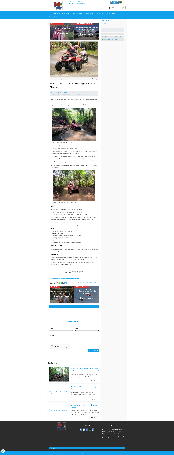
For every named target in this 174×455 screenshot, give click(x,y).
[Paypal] (123, 3)
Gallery (113, 13)
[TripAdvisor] (120, 3)
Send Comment (93, 350)
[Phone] (96, 283)
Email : (77, 328)
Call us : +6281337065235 (75, 1)
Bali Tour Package (89, 13)
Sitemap (52, 448)
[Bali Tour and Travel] (62, 430)
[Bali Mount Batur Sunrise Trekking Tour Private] (59, 411)
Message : (52, 335)
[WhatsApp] (90, 283)
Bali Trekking (63, 92)
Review (118, 13)
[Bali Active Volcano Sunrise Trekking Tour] (59, 393)
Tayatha (95, 453)
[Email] (85, 283)
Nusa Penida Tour (99, 13)
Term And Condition (54, 17)
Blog (57, 92)
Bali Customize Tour (67, 13)
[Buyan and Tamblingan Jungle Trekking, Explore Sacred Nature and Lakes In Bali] (59, 374)
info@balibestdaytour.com (116, 34)
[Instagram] (111, 3)
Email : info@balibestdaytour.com (77, 3)
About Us (107, 13)
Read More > (94, 380)
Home (50, 13)
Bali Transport (57, 13)
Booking (74, 306)
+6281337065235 (119, 36)
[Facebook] (117, 3)
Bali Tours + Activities (78, 13)
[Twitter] (114, 3)
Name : (51, 328)
